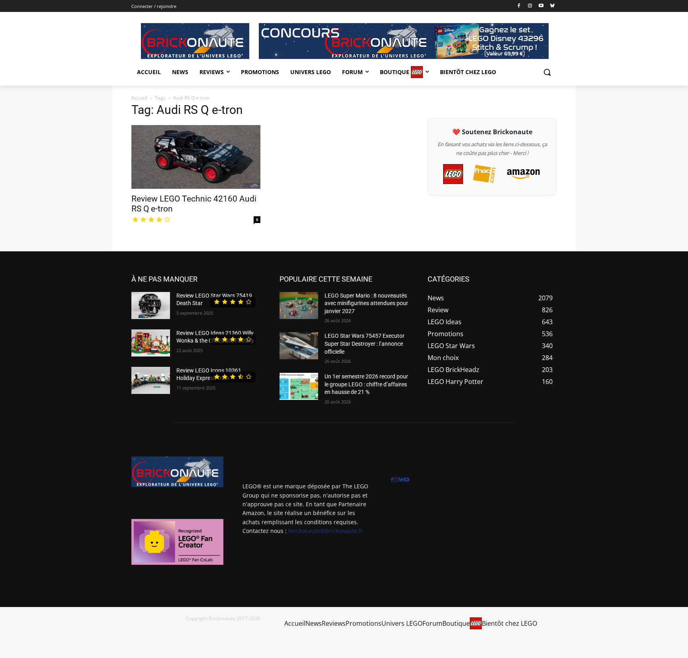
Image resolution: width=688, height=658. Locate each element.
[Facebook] (519, 6)
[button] (547, 72)
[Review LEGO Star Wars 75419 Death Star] (150, 305)
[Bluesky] (552, 6)
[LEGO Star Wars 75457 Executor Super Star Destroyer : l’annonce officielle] (299, 345)
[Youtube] (540, 6)
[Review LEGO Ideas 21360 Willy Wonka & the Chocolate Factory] (150, 342)
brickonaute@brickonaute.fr (325, 531)
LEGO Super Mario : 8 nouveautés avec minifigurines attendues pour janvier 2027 (366, 303)
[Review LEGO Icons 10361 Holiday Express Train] (150, 380)
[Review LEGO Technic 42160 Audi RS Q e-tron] (195, 157)
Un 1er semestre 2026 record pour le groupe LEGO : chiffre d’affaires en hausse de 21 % (366, 384)
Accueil (139, 97)
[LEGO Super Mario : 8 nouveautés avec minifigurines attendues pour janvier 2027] (299, 305)
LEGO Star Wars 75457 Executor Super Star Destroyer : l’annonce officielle (364, 343)
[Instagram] (530, 6)
